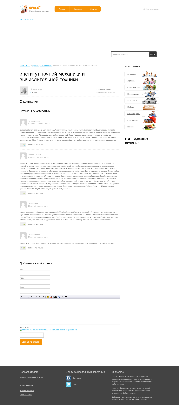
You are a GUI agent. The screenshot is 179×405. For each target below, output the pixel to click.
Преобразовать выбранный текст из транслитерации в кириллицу (62, 297)
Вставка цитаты (59, 297)
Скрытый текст (55, 297)
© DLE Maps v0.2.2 (27, 19)
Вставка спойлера (66, 297)
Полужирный (21, 297)
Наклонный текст (24, 297)
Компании (78, 9)
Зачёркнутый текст (31, 297)
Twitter (75, 384)
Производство (133, 94)
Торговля (131, 81)
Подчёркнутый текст (28, 297)
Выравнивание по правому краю (43, 297)
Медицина (131, 74)
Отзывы (93, 9)
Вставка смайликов (47, 297)
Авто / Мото (132, 101)
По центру (39, 297)
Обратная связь (26, 395)
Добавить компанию (151, 9)
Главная (62, 9)
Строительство (133, 87)
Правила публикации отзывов (31, 377)
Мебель (130, 107)
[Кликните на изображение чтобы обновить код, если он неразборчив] (48, 330)
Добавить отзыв (30, 342)
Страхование (132, 120)
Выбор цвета (51, 297)
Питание (130, 127)
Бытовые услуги (133, 114)
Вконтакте (77, 378)
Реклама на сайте (27, 391)
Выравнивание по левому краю (36, 297)
